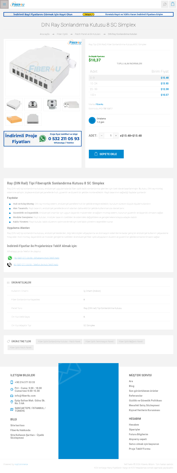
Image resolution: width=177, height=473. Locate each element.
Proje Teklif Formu (139, 448)
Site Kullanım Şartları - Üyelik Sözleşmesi (27, 436)
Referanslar (136, 395)
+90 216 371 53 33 (25, 382)
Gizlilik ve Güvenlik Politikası (145, 400)
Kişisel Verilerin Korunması (144, 410)
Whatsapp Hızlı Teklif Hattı (46, 258)
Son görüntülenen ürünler (143, 391)
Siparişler (134, 429)
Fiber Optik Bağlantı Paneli (131, 341)
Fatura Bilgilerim (138, 434)
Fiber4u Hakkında (20, 430)
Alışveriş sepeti (138, 439)
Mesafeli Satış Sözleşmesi (144, 405)
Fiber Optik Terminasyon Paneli (100, 341)
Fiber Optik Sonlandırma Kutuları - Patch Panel (59, 341)
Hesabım (134, 424)
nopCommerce (21, 464)
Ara (131, 381)
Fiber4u (99, 104)
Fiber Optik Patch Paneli (20, 347)
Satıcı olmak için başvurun (144, 444)
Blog (131, 386)
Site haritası (17, 425)
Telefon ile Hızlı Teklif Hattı (45, 264)
